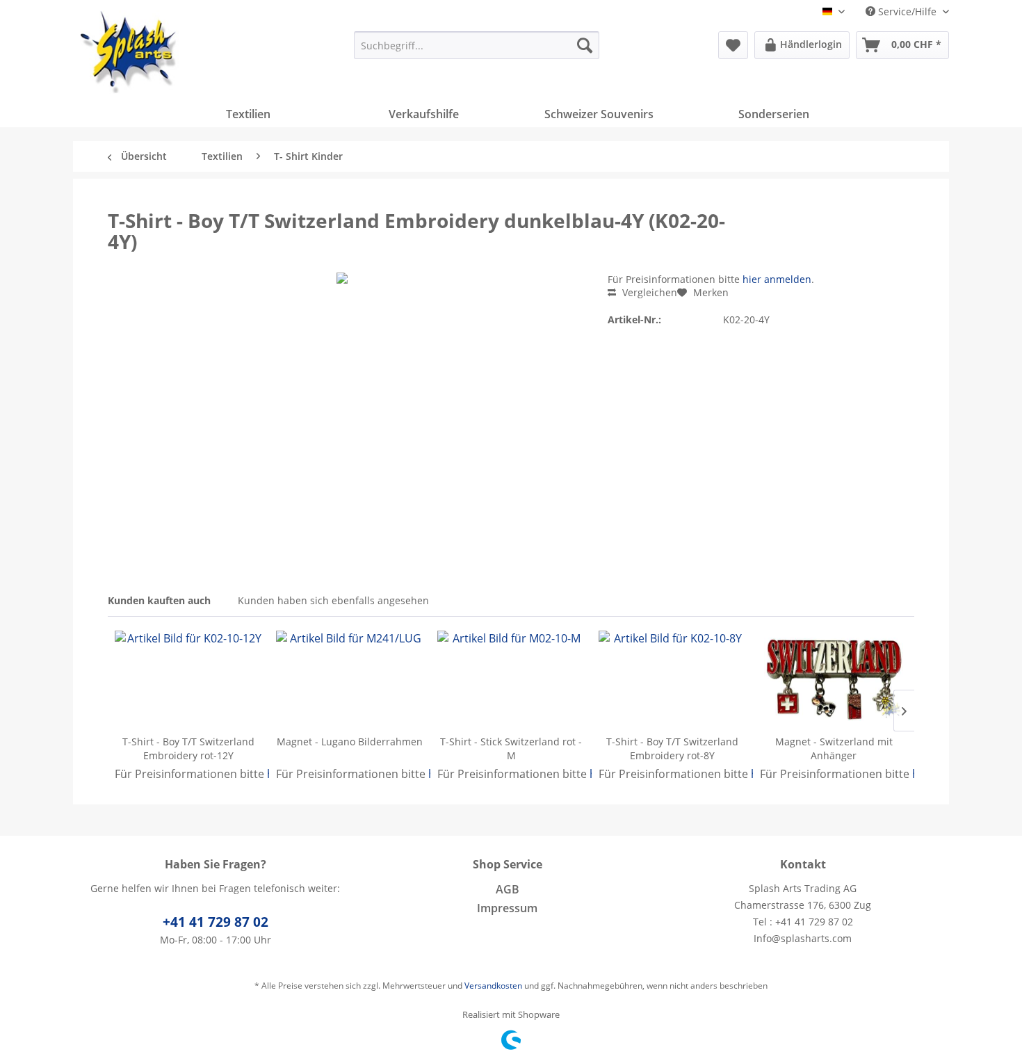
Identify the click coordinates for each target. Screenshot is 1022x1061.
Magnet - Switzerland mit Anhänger (834, 748)
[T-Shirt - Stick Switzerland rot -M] (511, 679)
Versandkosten (493, 985)
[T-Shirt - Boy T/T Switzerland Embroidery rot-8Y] (672, 679)
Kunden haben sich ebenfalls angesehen (333, 600)
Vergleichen (648, 292)
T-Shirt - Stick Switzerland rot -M (511, 748)
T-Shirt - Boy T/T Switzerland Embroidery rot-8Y (672, 748)
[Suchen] (584, 45)
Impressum (507, 908)
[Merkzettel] (733, 45)
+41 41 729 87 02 (215, 922)
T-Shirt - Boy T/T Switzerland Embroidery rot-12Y (188, 748)
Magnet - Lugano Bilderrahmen (350, 741)
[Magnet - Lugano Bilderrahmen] (349, 679)
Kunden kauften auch (159, 600)
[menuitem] (476, 45)
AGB (507, 889)
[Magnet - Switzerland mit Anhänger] (833, 679)
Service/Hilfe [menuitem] (907, 11)
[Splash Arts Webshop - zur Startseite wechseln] (129, 52)
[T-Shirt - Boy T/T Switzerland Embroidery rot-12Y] (188, 679)
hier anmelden (777, 279)
